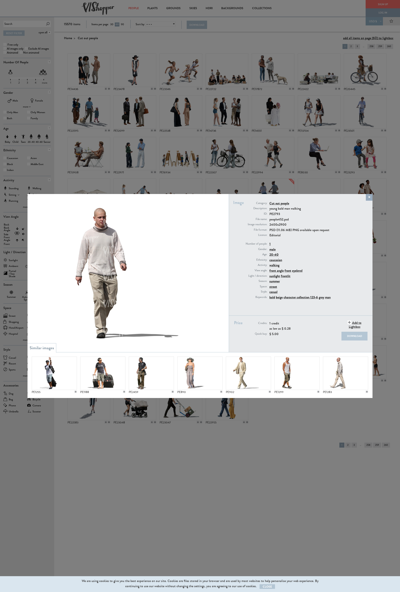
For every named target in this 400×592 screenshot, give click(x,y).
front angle (276, 270)
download (354, 336)
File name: (261, 219)
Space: (263, 286)
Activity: (262, 265)
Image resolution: (257, 224)
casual (273, 291)
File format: (260, 230)
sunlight (274, 276)
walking (274, 265)
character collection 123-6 (301, 297)
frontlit (285, 276)
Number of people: (256, 244)
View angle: (261, 270)
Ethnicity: (261, 260)
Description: (260, 208)
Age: (264, 254)
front (288, 270)
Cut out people (279, 203)
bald (272, 297)
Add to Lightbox (355, 324)
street (273, 286)
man (328, 297)
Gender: (262, 249)
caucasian (275, 260)
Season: (263, 281)
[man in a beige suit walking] (248, 373)
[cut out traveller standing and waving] (54, 373)
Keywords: (261, 297)
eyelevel (297, 270)
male (272, 249)
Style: (264, 292)
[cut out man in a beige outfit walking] (345, 373)
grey (321, 297)
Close (267, 586)
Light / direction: (257, 276)
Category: (261, 203)
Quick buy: (261, 334)
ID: (265, 214)
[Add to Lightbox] (75, 391)
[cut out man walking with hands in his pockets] (297, 373)
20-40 (274, 254)
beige (279, 297)
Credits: (262, 323)
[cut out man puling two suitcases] (102, 373)
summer (274, 281)
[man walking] (151, 373)
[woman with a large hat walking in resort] (199, 373)
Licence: (262, 235)
